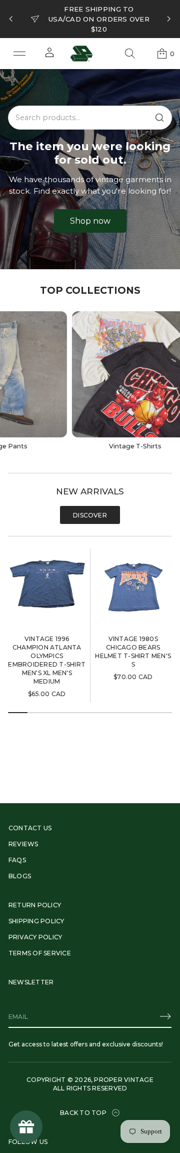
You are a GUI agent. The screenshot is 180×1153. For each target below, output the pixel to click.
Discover (90, 515)
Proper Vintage (123, 1079)
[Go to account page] (50, 56)
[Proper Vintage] (81, 54)
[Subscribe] (166, 1016)
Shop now (90, 221)
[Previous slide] (11, 19)
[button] (130, 54)
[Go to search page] (130, 54)
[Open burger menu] (20, 54)
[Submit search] (159, 118)
